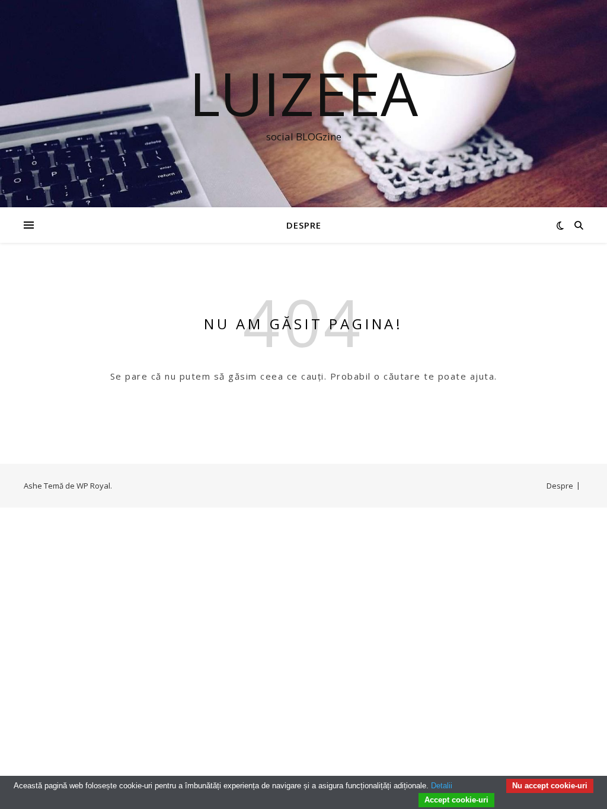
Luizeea (303, 93)
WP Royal (93, 485)
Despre (303, 225)
